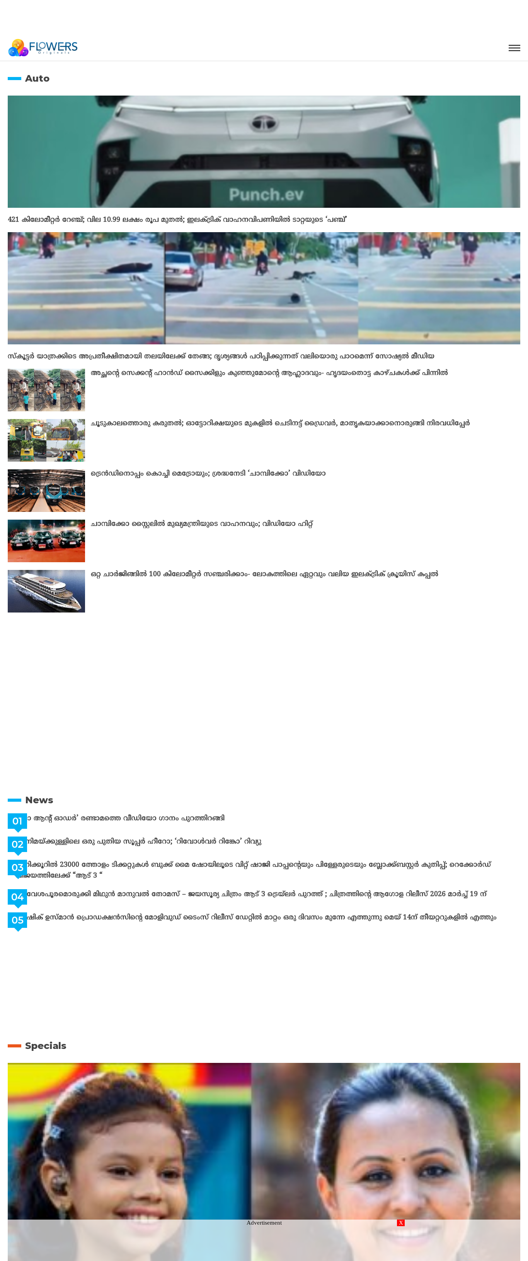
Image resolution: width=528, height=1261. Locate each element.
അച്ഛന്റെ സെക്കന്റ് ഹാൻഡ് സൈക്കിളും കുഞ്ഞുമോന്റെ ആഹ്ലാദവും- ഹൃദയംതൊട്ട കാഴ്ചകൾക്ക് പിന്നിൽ (269, 373)
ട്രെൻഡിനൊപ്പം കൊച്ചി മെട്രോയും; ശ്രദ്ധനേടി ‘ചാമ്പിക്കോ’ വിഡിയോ (208, 473)
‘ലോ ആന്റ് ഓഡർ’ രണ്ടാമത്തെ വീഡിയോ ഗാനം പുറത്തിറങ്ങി (139, 818)
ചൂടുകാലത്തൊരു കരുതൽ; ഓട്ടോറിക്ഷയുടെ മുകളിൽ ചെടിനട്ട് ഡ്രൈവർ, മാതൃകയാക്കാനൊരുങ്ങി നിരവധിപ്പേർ (280, 423)
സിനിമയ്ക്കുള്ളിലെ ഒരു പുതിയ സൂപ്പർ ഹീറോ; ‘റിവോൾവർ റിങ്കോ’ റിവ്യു (158, 841)
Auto (37, 78)
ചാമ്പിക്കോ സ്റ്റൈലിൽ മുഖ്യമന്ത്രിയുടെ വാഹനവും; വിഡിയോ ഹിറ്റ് (202, 524)
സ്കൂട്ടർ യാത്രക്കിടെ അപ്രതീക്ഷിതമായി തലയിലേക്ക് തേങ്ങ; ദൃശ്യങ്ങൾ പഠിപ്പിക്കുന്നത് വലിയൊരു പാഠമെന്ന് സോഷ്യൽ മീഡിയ (221, 356)
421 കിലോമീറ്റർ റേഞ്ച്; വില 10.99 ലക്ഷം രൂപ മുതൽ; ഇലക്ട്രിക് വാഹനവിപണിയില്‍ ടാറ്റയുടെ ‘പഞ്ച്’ (177, 220)
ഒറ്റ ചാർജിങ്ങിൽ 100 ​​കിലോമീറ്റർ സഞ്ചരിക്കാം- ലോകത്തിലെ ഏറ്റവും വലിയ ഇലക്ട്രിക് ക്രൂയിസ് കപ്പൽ (264, 574)
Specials (45, 1045)
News (39, 800)
